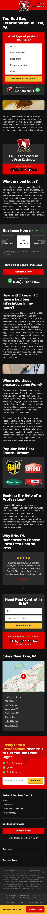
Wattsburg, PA (11, 725)
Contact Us (8, 805)
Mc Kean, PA (11, 701)
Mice (12, 46)
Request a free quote (23, 78)
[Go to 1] (23, 588)
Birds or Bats (16, 59)
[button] (23, 676)
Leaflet (41, 691)
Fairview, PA (11, 705)
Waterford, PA (11, 709)
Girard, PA (10, 717)
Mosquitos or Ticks (19, 65)
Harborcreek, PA (13, 697)
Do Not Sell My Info (11, 902)
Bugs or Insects (17, 53)
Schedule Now (23, 271)
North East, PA (12, 713)
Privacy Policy (9, 813)
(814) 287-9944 (36, 6)
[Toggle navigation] (5, 5)
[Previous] (4, 242)
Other (13, 71)
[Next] (43, 242)
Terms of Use (25, 902)
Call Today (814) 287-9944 (23, 837)
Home (5, 800)
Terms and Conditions (13, 809)
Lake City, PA (11, 721)
